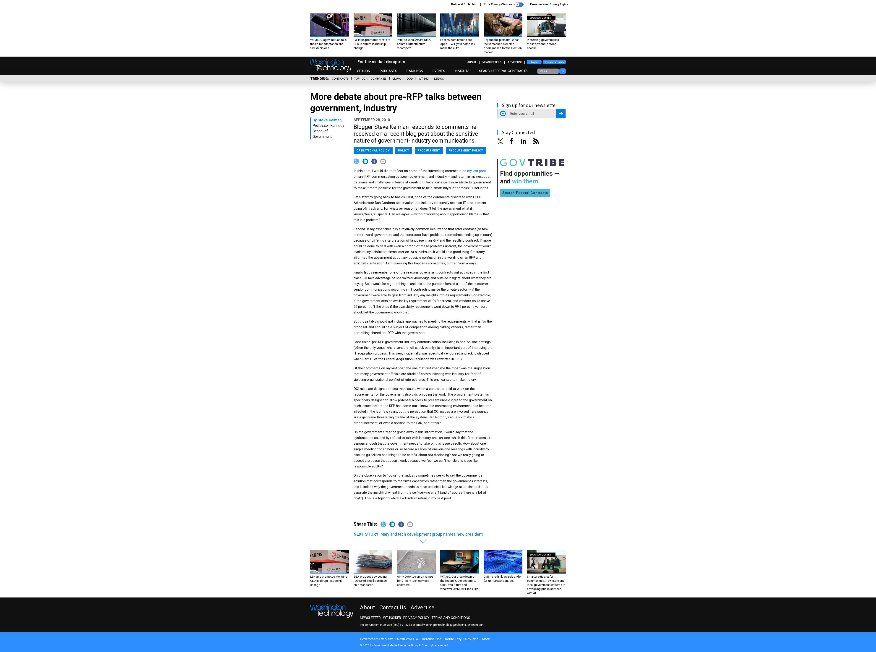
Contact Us (392, 607)
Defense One (431, 639)
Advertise (515, 62)
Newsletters (491, 62)
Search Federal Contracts (503, 71)
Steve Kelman (330, 120)
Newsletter (370, 618)
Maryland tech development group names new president (432, 534)
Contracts (340, 78)
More (486, 639)
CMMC (396, 78)
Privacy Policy (416, 618)
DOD (410, 78)
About (471, 62)
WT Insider (392, 618)
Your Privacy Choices (498, 4)
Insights (461, 71)
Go (562, 71)
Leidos (439, 78)
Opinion (363, 71)
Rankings (415, 71)
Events (439, 71)
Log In (534, 62)
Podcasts (388, 71)
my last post (476, 171)
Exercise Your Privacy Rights (549, 4)
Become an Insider (555, 62)
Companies (379, 78)
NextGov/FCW (407, 639)
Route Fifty (453, 639)
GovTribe (471, 639)
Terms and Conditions (451, 618)
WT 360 (423, 78)
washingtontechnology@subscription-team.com (453, 624)
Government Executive (377, 639)
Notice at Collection (464, 4)
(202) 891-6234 (402, 624)
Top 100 (359, 78)
